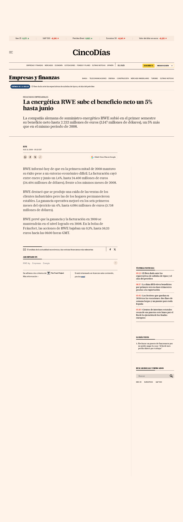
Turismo (154, 78)
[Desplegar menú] (11, 52)
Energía (46, 263)
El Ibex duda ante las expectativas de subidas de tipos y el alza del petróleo (63, 86)
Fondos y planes (83, 65)
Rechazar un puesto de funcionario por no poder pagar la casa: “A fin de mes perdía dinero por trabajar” (155, 345)
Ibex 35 (18, 38)
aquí (83, 276)
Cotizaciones (69, 65)
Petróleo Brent (78, 38)
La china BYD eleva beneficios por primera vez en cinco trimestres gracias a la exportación (154, 287)
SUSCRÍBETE (148, 66)
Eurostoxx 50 (111, 38)
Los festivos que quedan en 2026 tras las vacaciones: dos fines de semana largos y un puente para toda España (154, 299)
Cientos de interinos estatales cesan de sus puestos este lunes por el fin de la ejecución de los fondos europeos (154, 313)
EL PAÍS (120, 64)
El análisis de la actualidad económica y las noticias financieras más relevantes (60, 249)
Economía (59, 65)
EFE (25, 146)
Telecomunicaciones (97, 78)
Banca (84, 78)
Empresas (36, 263)
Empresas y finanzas (34, 65)
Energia (112, 78)
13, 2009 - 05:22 (32, 150)
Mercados (49, 65)
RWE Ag (26, 263)
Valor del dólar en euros (148, 38)
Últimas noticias (98, 65)
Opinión (110, 65)
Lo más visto (142, 337)
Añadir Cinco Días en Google (105, 157)
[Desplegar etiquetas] (116, 263)
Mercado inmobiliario (140, 78)
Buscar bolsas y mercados (150, 368)
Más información (30, 276)
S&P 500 (46, 38)
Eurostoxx (148, 382)
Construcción (123, 78)
